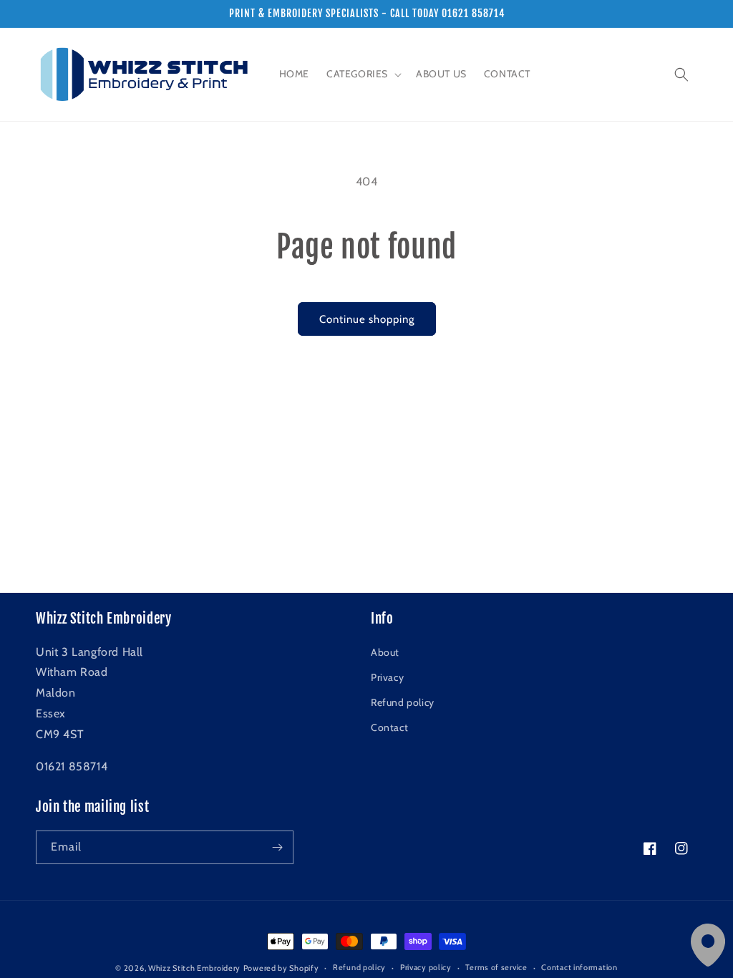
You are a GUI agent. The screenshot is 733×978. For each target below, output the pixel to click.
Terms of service (496, 967)
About (385, 652)
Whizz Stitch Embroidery (194, 968)
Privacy (387, 677)
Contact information (579, 967)
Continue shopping (366, 319)
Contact (389, 727)
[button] (362, 74)
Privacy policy (426, 967)
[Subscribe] (277, 847)
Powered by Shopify (281, 968)
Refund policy (403, 702)
